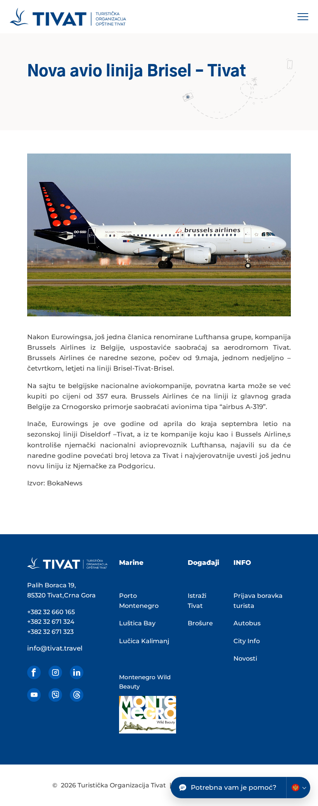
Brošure (200, 623)
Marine (131, 562)
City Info (246, 641)
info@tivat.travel (55, 648)
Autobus (247, 623)
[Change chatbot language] (298, 787)
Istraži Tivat (197, 600)
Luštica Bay (137, 623)
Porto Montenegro (139, 600)
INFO (242, 562)
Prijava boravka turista (258, 600)
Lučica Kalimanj (144, 641)
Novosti (245, 658)
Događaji (203, 562)
